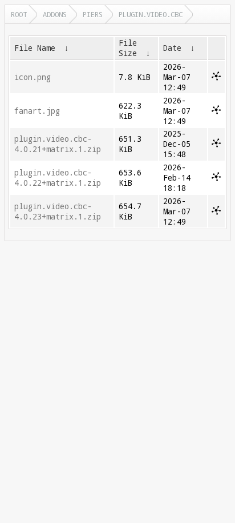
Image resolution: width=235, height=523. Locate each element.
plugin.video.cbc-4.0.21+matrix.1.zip (57, 144)
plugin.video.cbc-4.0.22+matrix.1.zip (57, 177)
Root (19, 14)
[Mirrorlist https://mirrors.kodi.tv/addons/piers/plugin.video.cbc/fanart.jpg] (216, 111)
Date (172, 48)
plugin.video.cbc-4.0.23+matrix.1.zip (57, 211)
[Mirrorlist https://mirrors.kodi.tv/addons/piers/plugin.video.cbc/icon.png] (216, 78)
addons (55, 14)
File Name (34, 48)
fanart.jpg (37, 111)
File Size (128, 48)
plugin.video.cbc (151, 14)
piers (93, 14)
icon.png (32, 77)
